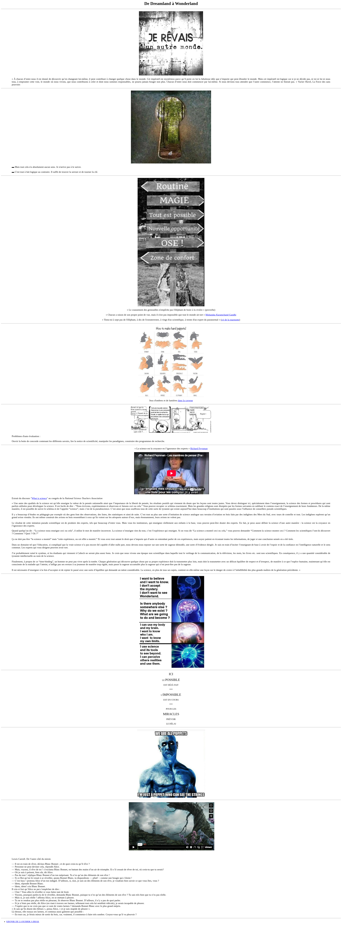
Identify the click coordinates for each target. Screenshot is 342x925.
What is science (39, 498)
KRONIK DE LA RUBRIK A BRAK (22, 921)
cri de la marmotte (230, 319)
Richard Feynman (199, 448)
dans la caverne (185, 400)
